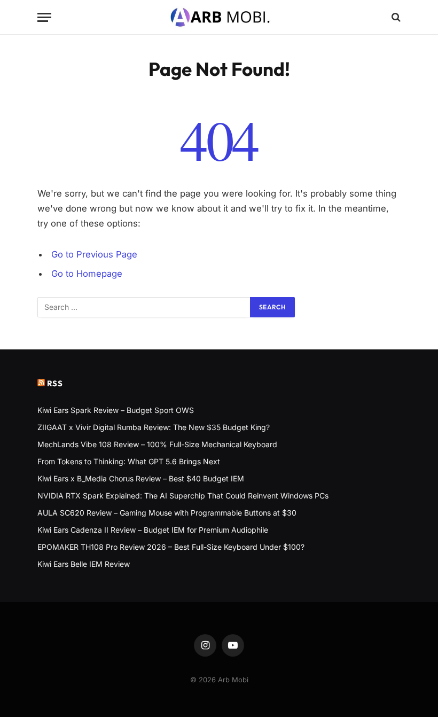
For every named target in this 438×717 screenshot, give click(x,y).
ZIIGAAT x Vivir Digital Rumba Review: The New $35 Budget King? (153, 427)
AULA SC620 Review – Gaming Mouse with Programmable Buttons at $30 (166, 512)
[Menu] (44, 17)
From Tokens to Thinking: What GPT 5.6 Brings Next (128, 461)
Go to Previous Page (94, 254)
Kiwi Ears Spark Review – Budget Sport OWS (115, 410)
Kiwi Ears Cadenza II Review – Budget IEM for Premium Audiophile (152, 529)
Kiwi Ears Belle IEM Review (83, 563)
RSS (55, 383)
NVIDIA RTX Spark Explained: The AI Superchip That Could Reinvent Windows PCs (182, 495)
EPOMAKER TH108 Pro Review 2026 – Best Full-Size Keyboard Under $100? (170, 546)
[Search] (395, 17)
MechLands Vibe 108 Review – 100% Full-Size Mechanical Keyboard (157, 444)
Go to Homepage (86, 273)
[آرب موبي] (219, 17)
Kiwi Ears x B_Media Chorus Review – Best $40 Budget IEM (140, 478)
